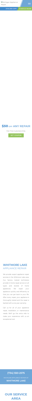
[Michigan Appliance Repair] (10, 3)
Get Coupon (16, 135)
